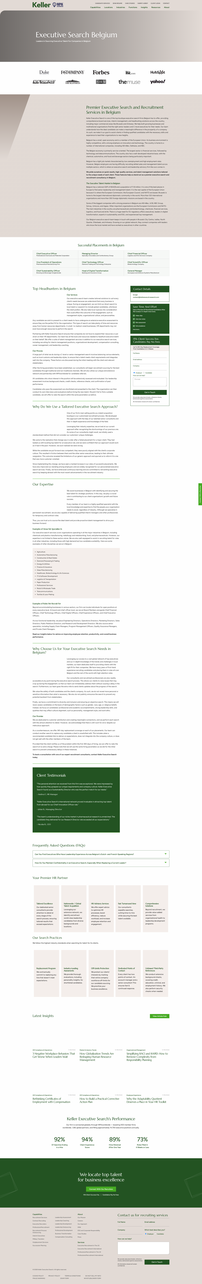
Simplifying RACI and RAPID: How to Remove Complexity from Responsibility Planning (147, 1057)
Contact (166, 3)
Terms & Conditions (73, 1276)
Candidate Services (102, 3)
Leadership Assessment (63, 1217)
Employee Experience (134, 1095)
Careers (80, 1221)
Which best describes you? (155, 1230)
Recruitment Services (40, 1217)
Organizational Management (136, 1050)
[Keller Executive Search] (49, 4)
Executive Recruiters (39, 1224)
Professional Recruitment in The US (89, 1252)
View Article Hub (160, 1016)
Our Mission (82, 1217)
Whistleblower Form (92, 1278)
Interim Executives (39, 1236)
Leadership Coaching (62, 1221)
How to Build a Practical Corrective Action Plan (99, 1100)
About (166, 7)
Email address (137, 359)
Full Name (136, 353)
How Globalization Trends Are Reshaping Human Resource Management (97, 1057)
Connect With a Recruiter (200, 494)
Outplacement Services (40, 1242)
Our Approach (82, 1224)
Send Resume (117, 3)
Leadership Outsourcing (63, 1227)
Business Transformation (63, 1234)
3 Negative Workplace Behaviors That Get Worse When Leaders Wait (54, 1055)
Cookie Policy (38, 1276)
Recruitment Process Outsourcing (40, 1231)
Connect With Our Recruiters (101, 1189)
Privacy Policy (54, 1276)
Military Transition (38, 1239)
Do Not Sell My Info (93, 1276)
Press (79, 1237)
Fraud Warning (39, 1278)
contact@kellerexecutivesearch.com (146, 297)
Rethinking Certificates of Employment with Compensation (51, 1100)
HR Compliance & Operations (42, 1050)
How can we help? (139, 375)
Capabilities (37, 1214)
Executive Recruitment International (89, 1249)
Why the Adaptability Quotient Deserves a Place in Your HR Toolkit (146, 1100)
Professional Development (63, 1230)
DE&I (79, 1227)
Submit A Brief (143, 3)
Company (136, 366)
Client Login (155, 3)
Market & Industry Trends (88, 1050)
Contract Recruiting (39, 1221)
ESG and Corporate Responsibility (89, 1230)
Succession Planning (39, 1245)
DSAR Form (64, 1278)
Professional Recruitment (41, 1227)
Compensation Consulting (63, 1237)
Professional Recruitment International (90, 1255)
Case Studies (130, 3)
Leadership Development (63, 1224)
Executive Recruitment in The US (88, 1245)
